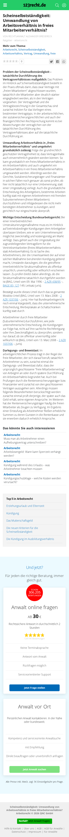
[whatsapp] (63, 61)
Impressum (34, 832)
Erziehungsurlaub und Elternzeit (25, 506)
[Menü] (5, 5)
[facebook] (57, 61)
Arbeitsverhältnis (12, 53)
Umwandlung (41, 53)
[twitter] (51, 61)
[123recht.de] (34, 5)
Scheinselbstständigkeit (31, 49)
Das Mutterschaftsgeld (19, 520)
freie (53, 53)
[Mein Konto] (64, 6)
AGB (39, 829)
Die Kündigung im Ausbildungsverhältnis (30, 539)
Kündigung (12, 513)
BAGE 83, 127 (11, 285)
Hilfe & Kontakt (12, 829)
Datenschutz (19, 832)
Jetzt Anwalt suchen (34, 769)
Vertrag (28, 53)
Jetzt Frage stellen (34, 687)
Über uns (29, 829)
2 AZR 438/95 (53, 281)
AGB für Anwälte (53, 829)
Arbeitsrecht (10, 49)
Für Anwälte (50, 832)
